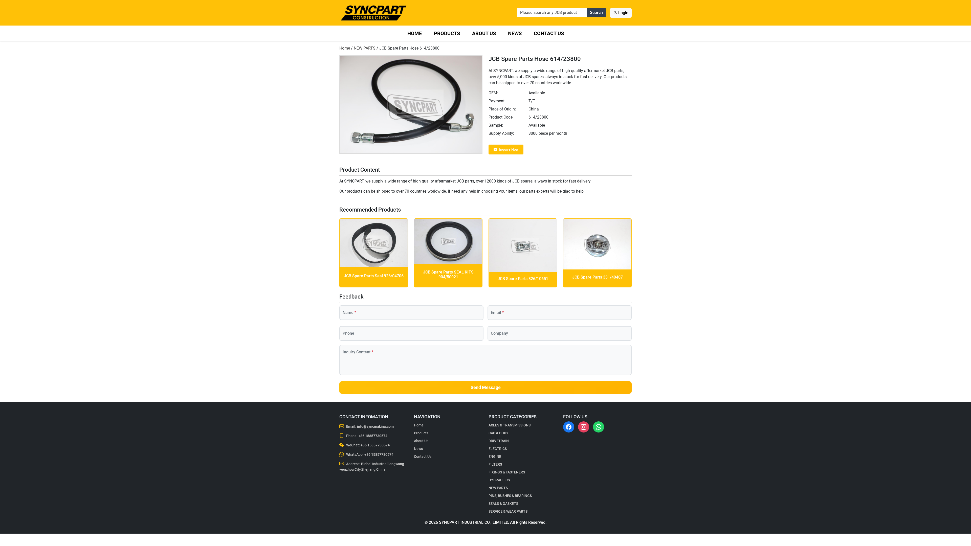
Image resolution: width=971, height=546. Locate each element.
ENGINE (495, 456)
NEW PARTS (365, 48)
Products (447, 33)
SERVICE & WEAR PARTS (508, 511)
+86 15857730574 (372, 436)
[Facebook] (568, 427)
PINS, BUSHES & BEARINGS (510, 496)
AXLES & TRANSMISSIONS (510, 425)
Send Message (486, 387)
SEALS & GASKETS (503, 504)
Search (596, 12)
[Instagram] (583, 427)
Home (414, 33)
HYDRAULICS (499, 480)
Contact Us (549, 33)
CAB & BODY (499, 433)
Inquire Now (508, 149)
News (515, 33)
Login (622, 12)
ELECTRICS (498, 449)
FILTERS (495, 464)
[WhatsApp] (598, 427)
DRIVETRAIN (499, 441)
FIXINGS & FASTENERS (507, 472)
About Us (484, 33)
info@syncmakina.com (375, 426)
